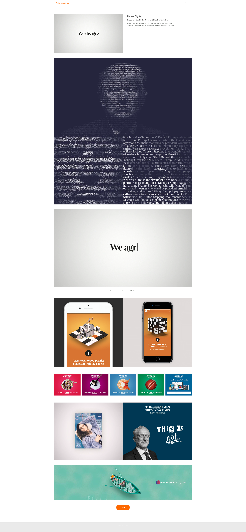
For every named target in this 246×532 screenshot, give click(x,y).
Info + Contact (185, 3)
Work (177, 3)
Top (123, 507)
